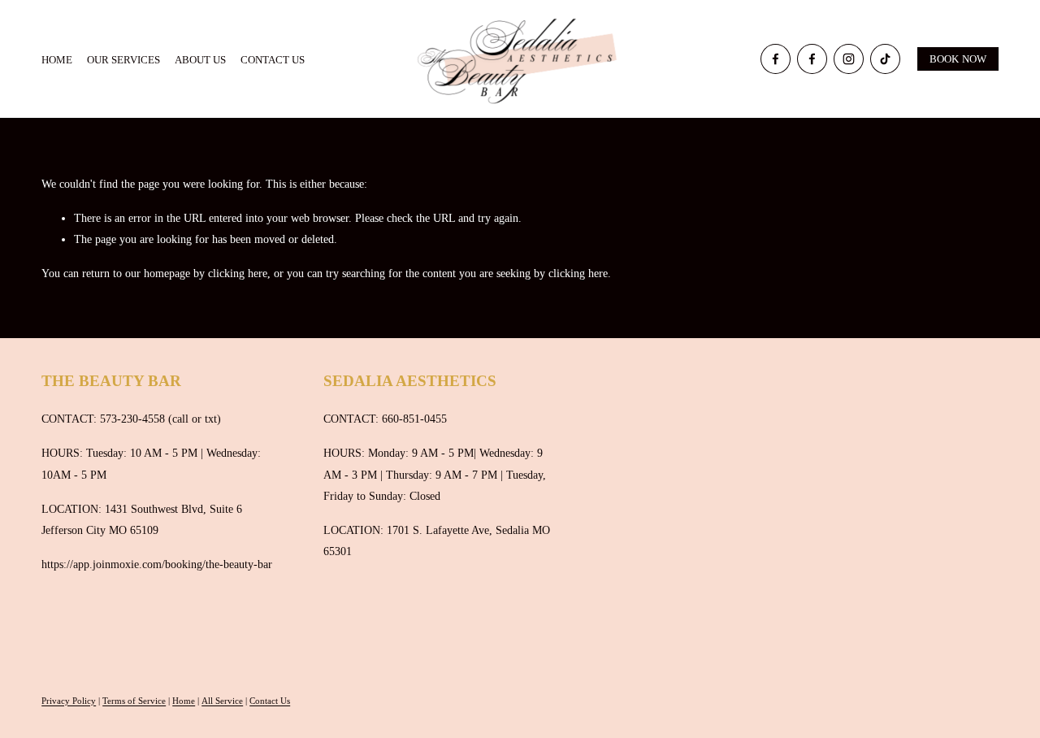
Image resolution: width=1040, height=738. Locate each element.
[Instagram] (849, 59)
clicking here (237, 273)
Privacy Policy (68, 700)
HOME (56, 59)
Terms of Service (134, 700)
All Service (222, 700)
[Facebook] (775, 59)
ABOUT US (200, 59)
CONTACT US (272, 59)
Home (183, 700)
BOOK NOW (958, 59)
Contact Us (269, 700)
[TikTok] (885, 59)
